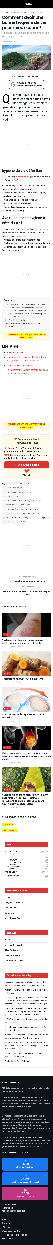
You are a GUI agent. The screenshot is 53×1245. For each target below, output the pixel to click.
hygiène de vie (22, 176)
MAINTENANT (26, 337)
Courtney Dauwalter (14, 960)
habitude (21, 522)
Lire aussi (9, 326)
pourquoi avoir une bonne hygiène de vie (21, 517)
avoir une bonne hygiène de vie (17, 492)
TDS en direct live (10, 830)
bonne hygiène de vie (12, 488)
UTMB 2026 (7, 824)
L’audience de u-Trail (11, 1231)
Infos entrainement (28, 12)
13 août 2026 (16, 721)
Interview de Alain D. (16, 352)
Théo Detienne (11, 950)
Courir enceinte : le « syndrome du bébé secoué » (23, 716)
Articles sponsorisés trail (13, 1211)
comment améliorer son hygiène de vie (20, 509)
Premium (13, 864)
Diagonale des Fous (14, 902)
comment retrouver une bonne (16, 505)
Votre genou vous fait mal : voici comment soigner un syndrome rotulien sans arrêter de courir (26, 756)
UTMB (7, 897)
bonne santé (8, 522)
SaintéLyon (10, 913)
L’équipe (6, 1227)
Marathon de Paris (13, 918)
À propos (6, 1223)
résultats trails (15, 862)
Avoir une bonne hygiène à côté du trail (22, 323)
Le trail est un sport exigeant (20, 365)
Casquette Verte (12, 955)
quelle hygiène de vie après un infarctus (21, 513)
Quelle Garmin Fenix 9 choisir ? (17, 1061)
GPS (8, 877)
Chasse (12, 861)
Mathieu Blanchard (13, 945)
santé (10, 483)
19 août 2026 (16, 647)
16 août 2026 (16, 683)
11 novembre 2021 (9, 41)
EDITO (12, 857)
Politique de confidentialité (14, 1234)
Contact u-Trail (9, 1204)
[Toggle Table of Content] (45, 300)
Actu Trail (10, 854)
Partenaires (7, 1207)
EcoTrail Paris (11, 907)
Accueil (5, 12)
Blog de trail (14, 12)
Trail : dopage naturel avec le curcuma (22, 678)
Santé (40, 12)
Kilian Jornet (10, 939)
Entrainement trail (10, 1238)
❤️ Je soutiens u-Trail (26, 465)
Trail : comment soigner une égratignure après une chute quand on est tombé (23, 641)
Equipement (11, 872)
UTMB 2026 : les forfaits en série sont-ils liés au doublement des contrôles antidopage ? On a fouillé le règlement (26, 1045)
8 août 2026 (16, 808)
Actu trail (6, 1219)
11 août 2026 (16, 763)
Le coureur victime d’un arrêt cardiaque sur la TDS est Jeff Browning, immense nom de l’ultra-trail (26, 984)
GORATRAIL (13, 859)
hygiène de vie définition (16, 320)
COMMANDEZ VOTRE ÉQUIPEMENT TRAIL (26, 334)
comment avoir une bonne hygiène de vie (21, 500)
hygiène (45, 517)
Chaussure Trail (13, 875)
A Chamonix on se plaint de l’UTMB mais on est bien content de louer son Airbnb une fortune (26, 1036)
